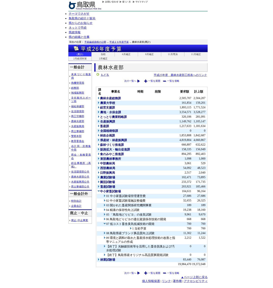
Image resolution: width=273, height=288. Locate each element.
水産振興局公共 (80, 181)
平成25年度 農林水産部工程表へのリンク (180, 75)
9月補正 (149, 54)
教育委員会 (77, 141)
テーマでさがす (79, 13)
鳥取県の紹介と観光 (82, 18)
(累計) (80, 54)
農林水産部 (77, 121)
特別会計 (76, 200)
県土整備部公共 (80, 186)
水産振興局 (77, 126)
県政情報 (75, 32)
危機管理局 (77, 82)
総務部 (75, 87)
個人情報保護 (151, 281)
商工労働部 (77, 116)
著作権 (177, 281)
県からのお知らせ (80, 23)
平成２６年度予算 (119, 42)
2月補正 (103, 58)
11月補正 (196, 54)
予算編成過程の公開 (95, 42)
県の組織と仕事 (79, 37)
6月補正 (126, 54)
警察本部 (76, 136)
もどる (105, 74)
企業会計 (76, 205)
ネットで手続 (78, 27)
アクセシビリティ (196, 281)
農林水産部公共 (80, 176)
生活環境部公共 (80, 171)
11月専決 (173, 54)
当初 (103, 54)
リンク (166, 281)
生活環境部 (77, 111)
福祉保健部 (77, 106)
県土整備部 (77, 131)
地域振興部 (77, 92)
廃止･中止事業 (79, 220)
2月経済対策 (80, 58)
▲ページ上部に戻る (194, 277)
